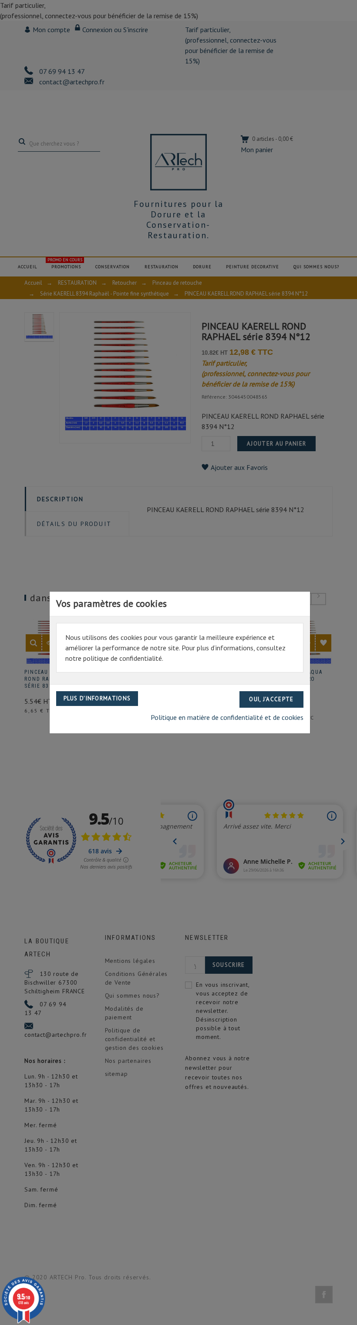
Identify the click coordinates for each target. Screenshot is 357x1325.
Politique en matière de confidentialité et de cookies (227, 717)
